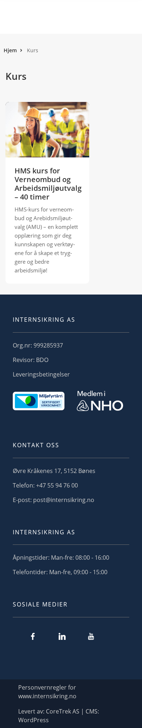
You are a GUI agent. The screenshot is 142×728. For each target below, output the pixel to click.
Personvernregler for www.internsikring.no (47, 691)
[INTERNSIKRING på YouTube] (91, 636)
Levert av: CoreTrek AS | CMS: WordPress (58, 715)
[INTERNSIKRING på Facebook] (33, 636)
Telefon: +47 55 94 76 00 (45, 485)
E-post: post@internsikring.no (53, 500)
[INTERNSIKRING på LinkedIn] (62, 636)
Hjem (10, 50)
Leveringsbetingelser (41, 374)
